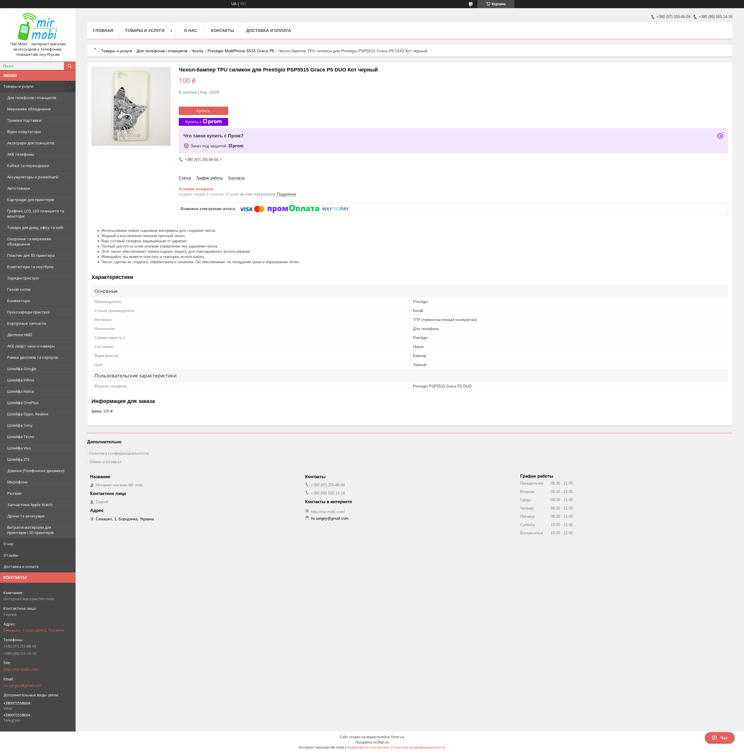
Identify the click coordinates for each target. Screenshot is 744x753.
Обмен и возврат (105, 461)
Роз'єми (14, 493)
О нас (8, 543)
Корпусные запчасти (26, 323)
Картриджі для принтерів (30, 199)
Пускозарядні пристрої (28, 312)
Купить (203, 110)
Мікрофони (17, 482)
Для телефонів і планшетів (31, 97)
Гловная (103, 30)
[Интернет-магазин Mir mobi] (37, 27)
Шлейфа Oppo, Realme (28, 414)
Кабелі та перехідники (28, 165)
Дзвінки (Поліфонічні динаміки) (35, 470)
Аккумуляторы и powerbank (32, 177)
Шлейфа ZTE (18, 459)
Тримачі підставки (24, 120)
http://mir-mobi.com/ (21, 669)
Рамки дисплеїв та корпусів (32, 357)
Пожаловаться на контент (368, 747)
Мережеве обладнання (29, 109)
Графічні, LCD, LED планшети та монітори (35, 213)
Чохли (197, 51)
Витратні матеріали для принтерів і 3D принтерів (30, 530)
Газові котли (19, 289)
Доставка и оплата (21, 566)
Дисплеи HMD (19, 334)
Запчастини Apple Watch (30, 504)
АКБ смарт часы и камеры (31, 346)
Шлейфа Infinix (20, 380)
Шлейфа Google (21, 368)
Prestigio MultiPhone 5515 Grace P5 (241, 51)
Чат (724, 738)
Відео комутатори (24, 131)
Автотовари (18, 188)
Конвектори (18, 300)
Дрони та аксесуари (25, 516)
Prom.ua (397, 737)
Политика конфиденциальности (119, 453)
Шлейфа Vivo (19, 448)
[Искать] (70, 66)
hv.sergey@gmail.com (22, 685)
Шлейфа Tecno (20, 436)
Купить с (193, 121)
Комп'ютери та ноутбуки (30, 266)
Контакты (222, 30)
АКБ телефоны (20, 154)
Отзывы (11, 555)
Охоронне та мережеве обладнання (29, 241)
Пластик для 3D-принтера (31, 255)
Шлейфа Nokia (20, 391)
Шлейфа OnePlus (23, 402)
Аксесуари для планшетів (30, 143)
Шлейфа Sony (20, 425)
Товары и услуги (18, 86)
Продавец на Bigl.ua (372, 742)
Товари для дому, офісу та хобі (35, 227)
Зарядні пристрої (23, 278)
